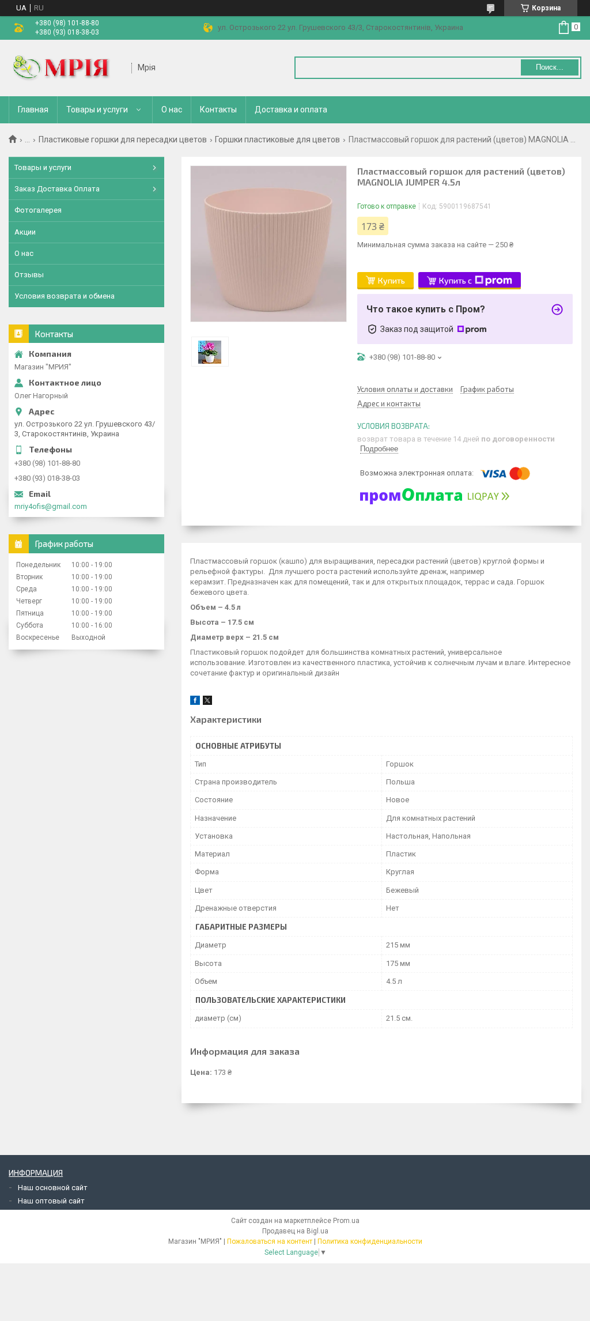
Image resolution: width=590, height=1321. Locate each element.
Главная (33, 109)
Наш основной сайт (53, 1187)
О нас (171, 109)
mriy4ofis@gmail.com (50, 506)
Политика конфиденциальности (369, 1241)
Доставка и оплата (291, 109)
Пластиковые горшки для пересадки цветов (123, 139)
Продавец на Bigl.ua (295, 1231)
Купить (391, 280)
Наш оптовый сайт (51, 1201)
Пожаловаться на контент (269, 1241)
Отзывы (29, 274)
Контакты (218, 109)
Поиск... (549, 67)
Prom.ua (346, 1221)
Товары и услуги (97, 109)
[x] (207, 702)
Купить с (455, 280)
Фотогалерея (38, 210)
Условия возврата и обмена (64, 296)
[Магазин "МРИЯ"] (66, 68)
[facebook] (195, 702)
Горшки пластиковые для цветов (277, 139)
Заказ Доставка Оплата (57, 188)
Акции (25, 232)
